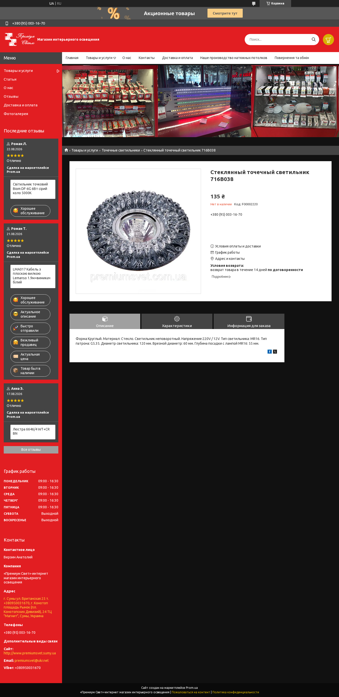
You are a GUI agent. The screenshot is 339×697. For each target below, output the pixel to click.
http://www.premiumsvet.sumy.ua (30, 653)
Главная (72, 58)
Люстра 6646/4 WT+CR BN (31, 431)
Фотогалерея (16, 114)
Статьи (10, 79)
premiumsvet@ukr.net (32, 661)
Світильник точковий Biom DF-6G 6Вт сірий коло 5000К (30, 188)
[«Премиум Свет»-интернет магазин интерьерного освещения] (20, 39)
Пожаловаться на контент (191, 692)
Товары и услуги (99, 58)
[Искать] (313, 39)
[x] (275, 352)
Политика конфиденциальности (235, 692)
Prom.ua (192, 687)
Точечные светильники (121, 150)
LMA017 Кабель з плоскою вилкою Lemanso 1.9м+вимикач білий (31, 275)
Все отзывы (31, 450)
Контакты (147, 58)
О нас (126, 58)
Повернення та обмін (292, 58)
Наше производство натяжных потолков (233, 58)
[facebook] (270, 352)
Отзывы (11, 96)
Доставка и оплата (177, 58)
